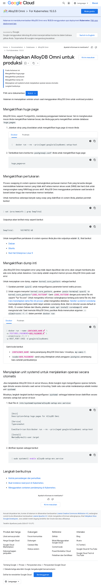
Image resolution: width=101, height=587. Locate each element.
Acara (79, 541)
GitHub (55, 536)
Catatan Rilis (33, 545)
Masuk (95, 3)
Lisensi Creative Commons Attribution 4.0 (72, 513)
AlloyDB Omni (16, 11)
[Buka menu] (4, 3)
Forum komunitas (35, 536)
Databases (30, 47)
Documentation (17, 47)
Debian (11, 243)
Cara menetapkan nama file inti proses (25, 301)
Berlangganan (43, 574)
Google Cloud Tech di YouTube (85, 554)
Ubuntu (11, 248)
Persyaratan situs (34, 565)
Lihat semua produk (11, 536)
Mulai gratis (89, 11)
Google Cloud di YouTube (87, 549)
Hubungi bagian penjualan (9, 552)
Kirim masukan (88, 57)
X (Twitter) (81, 545)
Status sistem (33, 549)
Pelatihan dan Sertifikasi (62, 555)
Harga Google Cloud (11, 541)
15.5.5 (32, 93)
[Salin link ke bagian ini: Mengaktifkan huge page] (41, 109)
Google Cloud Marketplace (8, 546)
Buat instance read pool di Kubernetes (25, 483)
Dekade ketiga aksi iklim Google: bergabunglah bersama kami (30, 569)
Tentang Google (9, 565)
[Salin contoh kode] (94, 141)
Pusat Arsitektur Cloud (61, 551)
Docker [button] (14, 135)
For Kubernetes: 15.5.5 (42, 11)
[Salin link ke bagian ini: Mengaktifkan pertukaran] (41, 176)
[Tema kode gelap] (90, 141)
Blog (78, 536)
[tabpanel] (53, 143)
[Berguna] (92, 47)
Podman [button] (25, 135)
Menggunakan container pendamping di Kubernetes (31, 487)
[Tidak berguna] (96, 47)
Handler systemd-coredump (82, 301)
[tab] (14, 135)
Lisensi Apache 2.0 (40, 516)
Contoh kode (57, 547)
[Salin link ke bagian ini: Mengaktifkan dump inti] (39, 263)
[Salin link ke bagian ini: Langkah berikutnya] (33, 471)
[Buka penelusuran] (63, 3)
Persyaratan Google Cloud (54, 565)
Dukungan (32, 541)
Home (5, 47)
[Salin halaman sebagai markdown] (33, 63)
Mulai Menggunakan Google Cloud (60, 542)
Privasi (21, 565)
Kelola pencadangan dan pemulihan (24, 478)
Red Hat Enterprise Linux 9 (20, 253)
